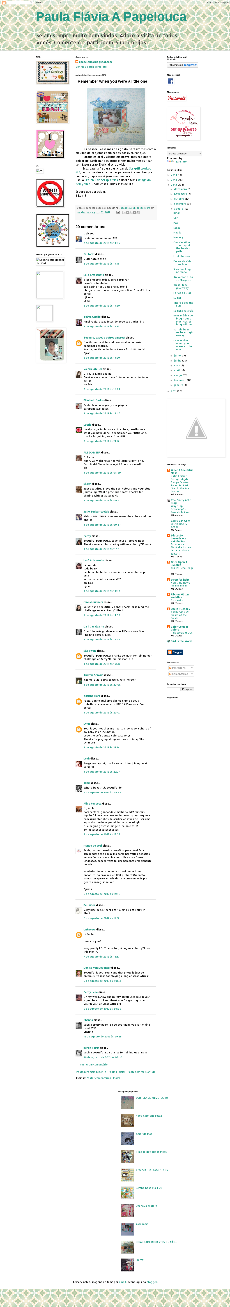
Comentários (179, 673)
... (84, 233)
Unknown (90, 929)
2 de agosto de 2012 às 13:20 (102, 305)
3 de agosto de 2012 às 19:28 (102, 663)
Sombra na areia (183, 310)
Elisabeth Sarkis (94, 400)
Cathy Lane (91, 992)
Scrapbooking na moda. (182, 271)
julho (177, 355)
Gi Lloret (89, 254)
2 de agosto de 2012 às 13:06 (102, 242)
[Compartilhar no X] (131, 212)
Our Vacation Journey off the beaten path (182, 247)
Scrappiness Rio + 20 (149, 1187)
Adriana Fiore (92, 695)
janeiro (179, 384)
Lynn (87, 723)
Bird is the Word (181, 641)
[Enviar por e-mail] (124, 212)
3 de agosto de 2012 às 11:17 (101, 548)
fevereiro (180, 380)
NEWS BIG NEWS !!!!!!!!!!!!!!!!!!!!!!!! (180, 584)
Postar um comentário (94, 1064)
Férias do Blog (182, 292)
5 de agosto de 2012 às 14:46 (102, 893)
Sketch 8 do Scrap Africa (101, 180)
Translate (180, 161)
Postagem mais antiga (141, 1071)
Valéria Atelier (93, 368)
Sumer (177, 297)
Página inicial (117, 1071)
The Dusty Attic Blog (181, 501)
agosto (179, 208)
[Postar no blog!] (127, 212)
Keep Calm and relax (149, 1115)
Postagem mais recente (91, 1071)
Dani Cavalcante (94, 626)
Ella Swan (90, 650)
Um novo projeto (146, 1205)
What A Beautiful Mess (182, 471)
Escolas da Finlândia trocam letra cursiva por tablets (181, 549)
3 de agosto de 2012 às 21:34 (102, 747)
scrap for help (180, 579)
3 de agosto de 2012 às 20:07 (102, 712)
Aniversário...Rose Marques (183, 278)
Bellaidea (89, 905)
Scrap (176, 227)
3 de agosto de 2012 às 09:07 (102, 500)
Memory (178, 237)
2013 (174, 179)
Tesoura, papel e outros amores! (104, 337)
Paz (175, 222)
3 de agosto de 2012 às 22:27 (102, 771)
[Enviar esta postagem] (117, 212)
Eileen (87, 483)
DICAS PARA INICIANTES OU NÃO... (156, 1241)
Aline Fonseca (93, 803)
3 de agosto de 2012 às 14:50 (102, 590)
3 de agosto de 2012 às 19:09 (102, 639)
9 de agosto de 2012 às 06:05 (102, 1008)
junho (178, 360)
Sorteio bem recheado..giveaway (183, 332)
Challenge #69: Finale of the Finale (180, 615)
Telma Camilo (92, 316)
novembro (181, 193)
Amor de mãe (144, 1133)
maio (177, 365)
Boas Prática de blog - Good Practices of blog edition (183, 320)
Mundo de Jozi (93, 845)
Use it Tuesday (180, 608)
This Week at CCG (182, 632)
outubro (179, 198)
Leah (87, 758)
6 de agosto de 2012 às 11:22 (101, 918)
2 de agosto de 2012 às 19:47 (102, 413)
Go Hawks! (177, 600)
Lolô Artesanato (94, 274)
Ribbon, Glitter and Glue (180, 596)
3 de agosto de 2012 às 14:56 (102, 615)
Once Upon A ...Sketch (179, 563)
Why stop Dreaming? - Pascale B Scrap (180, 509)
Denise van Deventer (97, 967)
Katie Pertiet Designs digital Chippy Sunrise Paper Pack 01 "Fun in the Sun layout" (180, 483)
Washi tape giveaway (181, 286)
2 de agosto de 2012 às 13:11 (101, 263)
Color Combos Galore (179, 628)
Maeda (177, 232)
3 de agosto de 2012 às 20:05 (102, 684)
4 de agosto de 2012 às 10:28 (102, 834)
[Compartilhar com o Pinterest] (138, 212)
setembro (180, 203)
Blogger (152, 1281)
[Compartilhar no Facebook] (134, 212)
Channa (88, 1019)
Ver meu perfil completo (91, 66)
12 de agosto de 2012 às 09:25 (103, 1036)
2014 (174, 174)
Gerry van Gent (180, 520)
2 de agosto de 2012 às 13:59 (102, 357)
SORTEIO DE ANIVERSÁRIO (152, 1097)
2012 (174, 184)
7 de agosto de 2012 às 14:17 (101, 956)
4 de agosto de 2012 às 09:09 (102, 792)
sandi (87, 782)
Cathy (87, 535)
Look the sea (181, 256)
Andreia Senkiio (93, 674)
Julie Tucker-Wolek (96, 511)
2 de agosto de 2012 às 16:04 (102, 389)
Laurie (88, 424)
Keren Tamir (91, 1047)
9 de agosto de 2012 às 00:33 (102, 980)
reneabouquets (93, 602)
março (178, 375)
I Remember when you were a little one (182, 345)
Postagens (178, 667)
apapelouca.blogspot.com (95, 61)
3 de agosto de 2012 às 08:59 (102, 472)
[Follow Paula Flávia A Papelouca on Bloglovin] (182, 66)
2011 (174, 391)
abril (177, 370)
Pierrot (140, 1259)
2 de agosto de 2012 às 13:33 (101, 326)
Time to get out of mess (151, 1151)
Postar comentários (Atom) (103, 1077)
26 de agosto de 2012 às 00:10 (103, 1057)
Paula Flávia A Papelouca (111, 17)
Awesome (142, 1223)
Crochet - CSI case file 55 (152, 1169)
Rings (177, 212)
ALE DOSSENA (92, 452)
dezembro (181, 189)
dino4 (122, 1281)
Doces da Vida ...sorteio (182, 263)
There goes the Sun (183, 304)
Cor (175, 217)
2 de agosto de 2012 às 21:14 (101, 441)
